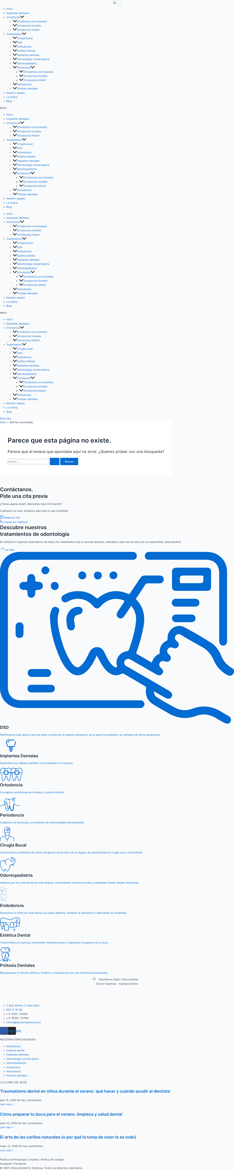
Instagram (6, 1163)
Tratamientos (14, 34)
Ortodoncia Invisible (29, 25)
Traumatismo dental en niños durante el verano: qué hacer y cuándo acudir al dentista (85, 1091)
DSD (19, 42)
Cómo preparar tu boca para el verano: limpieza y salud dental (61, 1114)
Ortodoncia (13, 17)
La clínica (12, 96)
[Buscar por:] (34, 461)
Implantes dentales (17, 13)
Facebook (20, 1163)
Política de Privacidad (13, 1159)
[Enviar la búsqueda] (54, 461)
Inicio (9, 8)
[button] (117, 108)
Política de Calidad (52, 1159)
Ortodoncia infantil (28, 29)
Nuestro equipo (15, 92)
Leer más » (6, 1104)
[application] (22, 17)
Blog (9, 101)
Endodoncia (24, 46)
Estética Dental (26, 50)
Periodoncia (24, 84)
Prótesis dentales (27, 88)
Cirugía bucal (25, 38)
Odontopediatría (27, 63)
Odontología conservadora (33, 59)
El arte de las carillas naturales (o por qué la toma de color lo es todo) (68, 1137)
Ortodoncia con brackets (32, 21)
